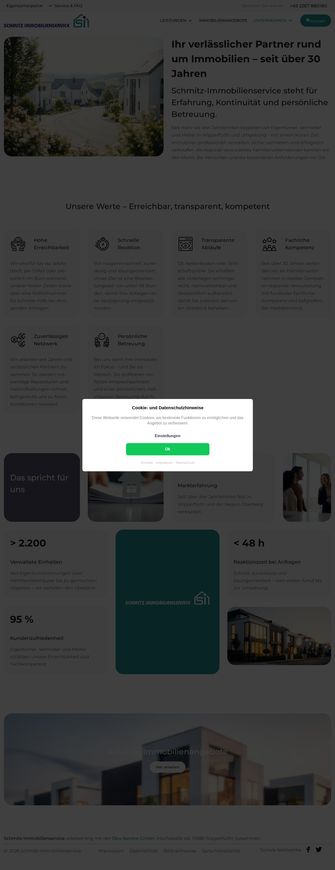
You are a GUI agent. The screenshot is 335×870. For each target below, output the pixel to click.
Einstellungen (167, 436)
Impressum (164, 462)
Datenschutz (185, 462)
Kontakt (147, 462)
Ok (167, 449)
